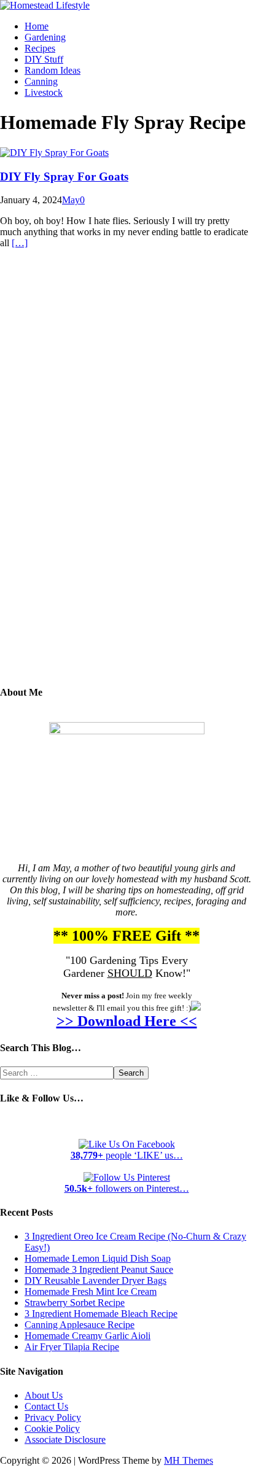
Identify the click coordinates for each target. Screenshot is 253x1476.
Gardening (45, 37)
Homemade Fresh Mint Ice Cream (91, 1291)
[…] (20, 243)
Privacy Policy (53, 1417)
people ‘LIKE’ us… (127, 1155)
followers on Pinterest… (126, 1188)
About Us (44, 1395)
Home (37, 26)
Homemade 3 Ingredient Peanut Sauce (99, 1269)
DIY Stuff (44, 59)
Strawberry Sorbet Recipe (75, 1302)
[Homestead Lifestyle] (45, 5)
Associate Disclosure (65, 1439)
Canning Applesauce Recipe (79, 1324)
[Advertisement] (126, 476)
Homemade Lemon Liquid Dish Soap (98, 1258)
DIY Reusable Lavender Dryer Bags (95, 1280)
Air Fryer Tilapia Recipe (72, 1347)
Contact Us (46, 1406)
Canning (41, 81)
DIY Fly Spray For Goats (64, 176)
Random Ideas (52, 70)
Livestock (44, 92)
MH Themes (188, 1460)
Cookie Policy (52, 1428)
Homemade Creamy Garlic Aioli (87, 1335)
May (71, 200)
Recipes (40, 48)
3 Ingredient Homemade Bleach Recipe (101, 1313)
